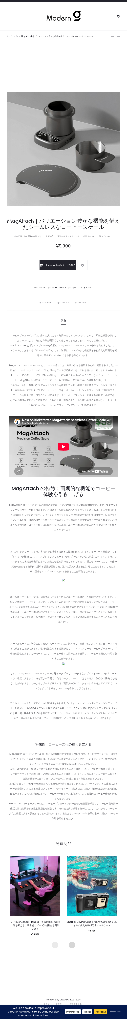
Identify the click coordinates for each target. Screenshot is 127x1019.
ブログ (46, 1004)
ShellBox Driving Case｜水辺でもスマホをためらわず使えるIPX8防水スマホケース (92, 923)
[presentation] (55, 945)
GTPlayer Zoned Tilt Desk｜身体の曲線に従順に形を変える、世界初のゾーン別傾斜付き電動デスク (35, 925)
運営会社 (60, 1004)
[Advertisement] (63, 63)
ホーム (10, 36)
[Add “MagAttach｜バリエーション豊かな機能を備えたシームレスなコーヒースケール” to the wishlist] (82, 265)
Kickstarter (58, 287)
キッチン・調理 (70, 287)
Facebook (47, 302)
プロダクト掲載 (77, 1004)
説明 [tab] (63, 320)
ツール (90, 287)
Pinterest (83, 302)
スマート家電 (82, 287)
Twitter (65, 302)
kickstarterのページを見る (61, 265)
